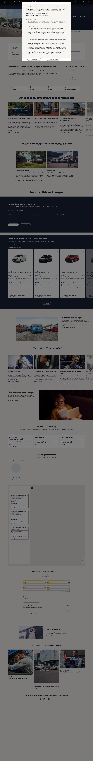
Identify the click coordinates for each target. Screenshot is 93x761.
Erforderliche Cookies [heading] (32, 19)
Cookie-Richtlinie (32, 13)
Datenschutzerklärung (44, 13)
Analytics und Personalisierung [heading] (34, 26)
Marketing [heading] (30, 37)
